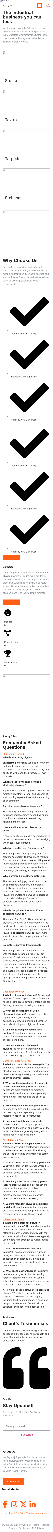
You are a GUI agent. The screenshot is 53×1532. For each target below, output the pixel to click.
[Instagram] (14, 1504)
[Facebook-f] (4, 1504)
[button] (39, 5)
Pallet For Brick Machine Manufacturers (24, 1513)
